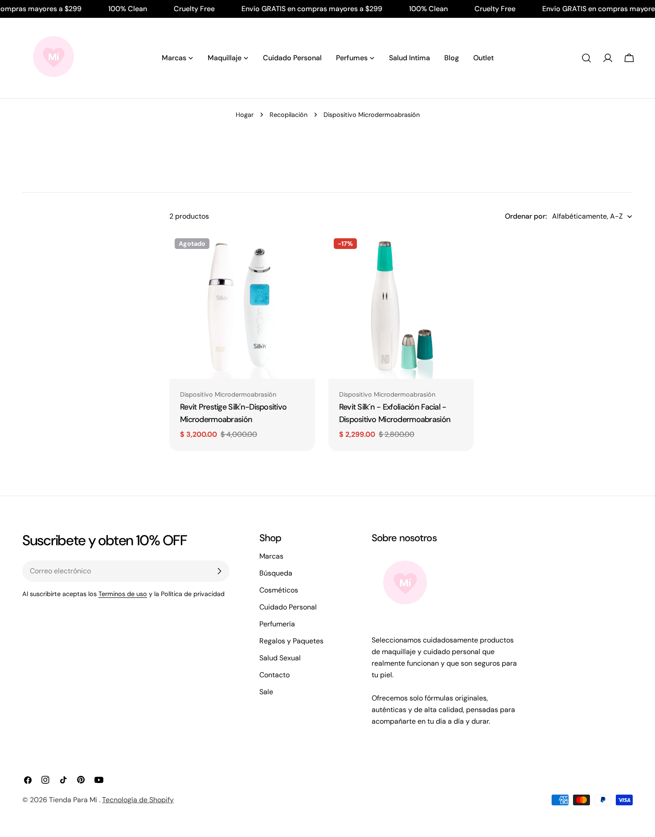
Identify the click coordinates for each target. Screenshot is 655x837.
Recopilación (288, 115)
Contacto (274, 675)
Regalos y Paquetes (291, 641)
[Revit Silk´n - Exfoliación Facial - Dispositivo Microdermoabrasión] (401, 306)
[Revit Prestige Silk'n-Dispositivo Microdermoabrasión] (242, 306)
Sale (266, 691)
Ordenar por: (526, 216)
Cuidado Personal (288, 607)
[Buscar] (586, 58)
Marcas (271, 556)
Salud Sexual (280, 658)
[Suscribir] (219, 571)
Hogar (245, 115)
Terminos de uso (122, 594)
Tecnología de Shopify (138, 799)
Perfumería (277, 624)
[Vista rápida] (302, 252)
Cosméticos (278, 590)
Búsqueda (275, 573)
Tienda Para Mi (74, 799)
